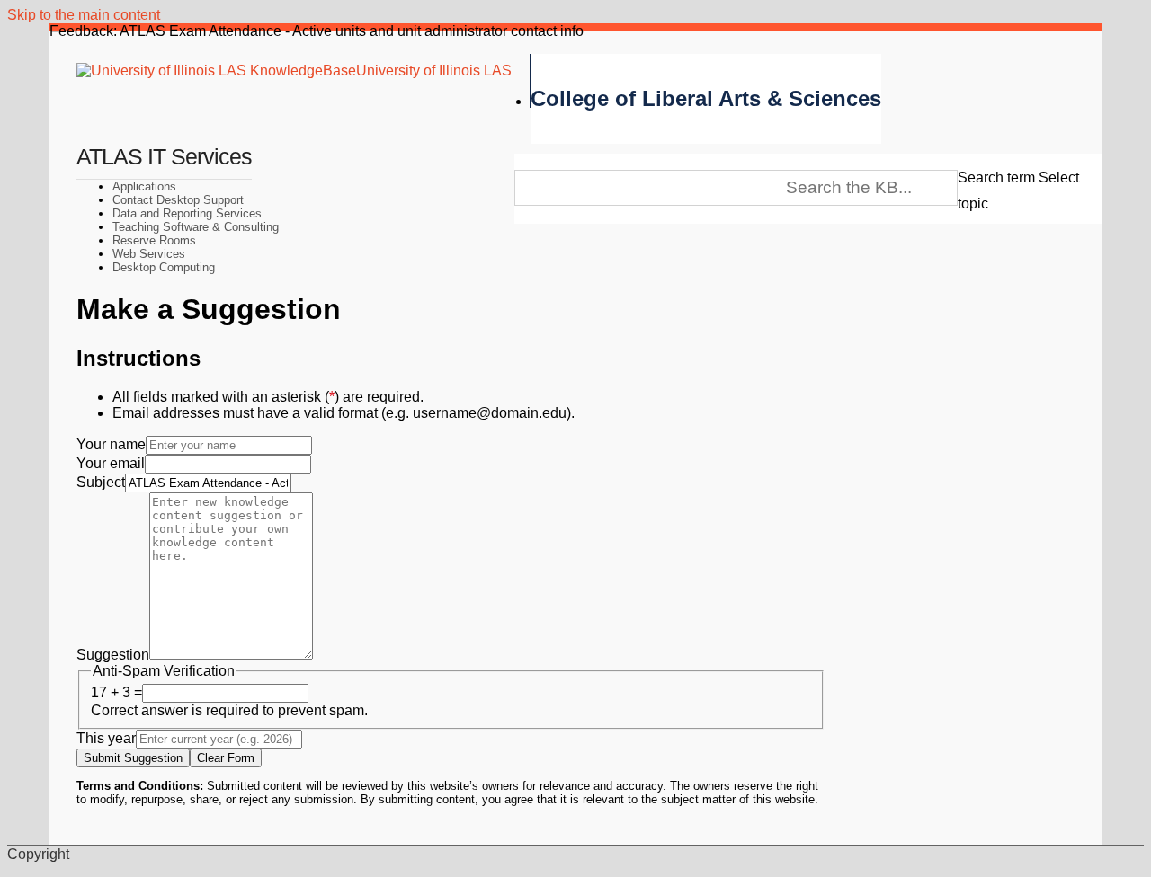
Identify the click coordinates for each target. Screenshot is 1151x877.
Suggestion (112, 654)
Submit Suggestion (133, 758)
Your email (110, 463)
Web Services (148, 254)
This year (106, 738)
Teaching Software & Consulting (195, 227)
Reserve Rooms (154, 240)
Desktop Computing (163, 267)
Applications (144, 186)
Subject (100, 482)
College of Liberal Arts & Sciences (706, 98)
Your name (111, 444)
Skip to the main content (83, 14)
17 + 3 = (116, 692)
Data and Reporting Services (187, 213)
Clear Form (225, 758)
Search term (996, 177)
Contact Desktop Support (178, 200)
